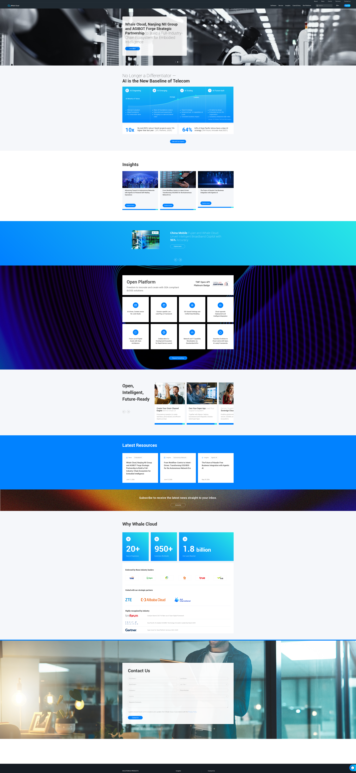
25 (197, 583)
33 (220, 583)
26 (200, 583)
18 (178, 583)
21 (186, 583)
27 (203, 583)
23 (192, 583)
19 (181, 583)
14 (167, 583)
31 (214, 583)
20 (183, 583)
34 (222, 583)
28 (206, 583)
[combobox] (202, 684)
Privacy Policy (192, 712)
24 (195, 583)
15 (170, 583)
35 (225, 583)
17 (175, 583)
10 (156, 583)
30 (211, 583)
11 (158, 583)
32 (217, 583)
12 (161, 583)
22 (189, 583)
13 (164, 583)
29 (209, 583)
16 (172, 583)
